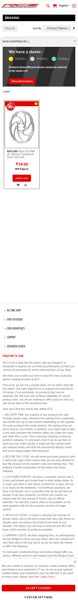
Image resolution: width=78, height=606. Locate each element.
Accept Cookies (38, 588)
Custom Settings (38, 597)
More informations (22, 81)
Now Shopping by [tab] (14, 41)
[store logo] (20, 6)
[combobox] (48, 6)
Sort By (37, 28)
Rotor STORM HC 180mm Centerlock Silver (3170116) (21, 154)
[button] (64, 6)
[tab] (39, 310)
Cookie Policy (47, 576)
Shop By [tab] (10, 28)
